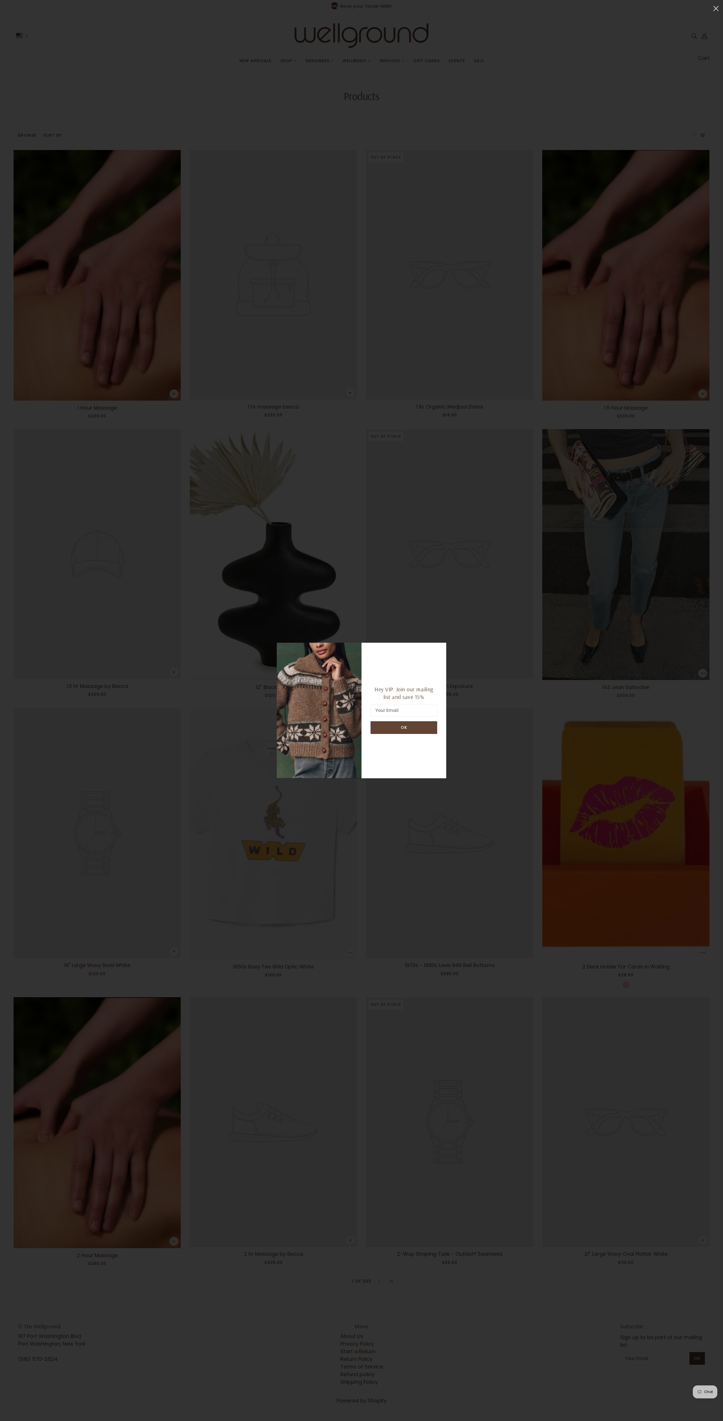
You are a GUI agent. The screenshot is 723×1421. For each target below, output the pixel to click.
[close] (716, 8)
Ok (404, 727)
